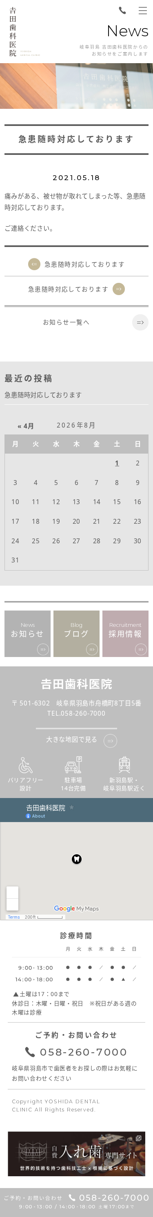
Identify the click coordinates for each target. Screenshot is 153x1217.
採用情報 (125, 630)
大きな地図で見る (72, 739)
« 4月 (26, 426)
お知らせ (27, 630)
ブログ (76, 630)
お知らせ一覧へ (66, 322)
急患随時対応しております (84, 264)
